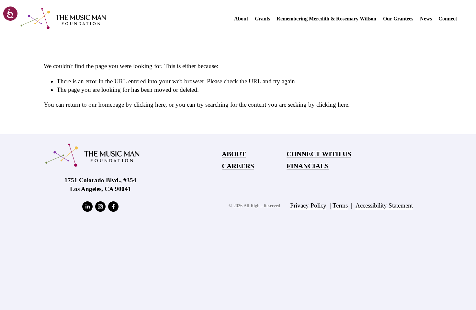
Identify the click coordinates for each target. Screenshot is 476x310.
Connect (447, 18)
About (241, 18)
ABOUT (234, 154)
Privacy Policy (308, 205)
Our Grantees (398, 18)
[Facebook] (113, 206)
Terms (340, 205)
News (426, 18)
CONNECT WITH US (319, 154)
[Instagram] (100, 206)
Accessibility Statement (384, 205)
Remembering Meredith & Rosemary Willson (326, 18)
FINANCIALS (308, 166)
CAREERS (238, 166)
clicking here (149, 104)
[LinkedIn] (87, 206)
